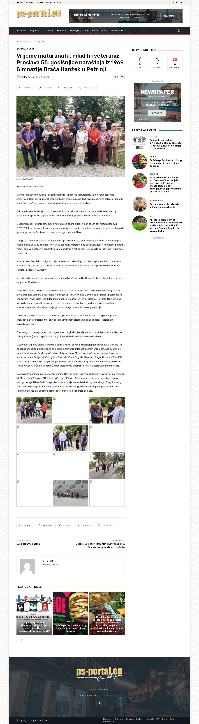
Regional (106, 613)
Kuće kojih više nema (28, 543)
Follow (157, 57)
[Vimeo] (177, 2)
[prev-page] (18, 640)
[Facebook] (166, 2)
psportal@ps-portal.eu (108, 695)
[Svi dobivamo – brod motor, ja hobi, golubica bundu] (139, 204)
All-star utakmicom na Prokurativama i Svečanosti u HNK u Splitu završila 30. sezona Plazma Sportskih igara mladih (166, 225)
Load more (156, 238)
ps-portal (29, 77)
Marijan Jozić (156, 201)
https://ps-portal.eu (50, 565)
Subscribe (175, 57)
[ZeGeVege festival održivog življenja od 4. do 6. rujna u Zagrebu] (70, 613)
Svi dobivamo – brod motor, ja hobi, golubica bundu (165, 205)
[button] (179, 30)
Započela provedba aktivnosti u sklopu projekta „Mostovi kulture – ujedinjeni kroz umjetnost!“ (34, 626)
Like (140, 57)
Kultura (34, 619)
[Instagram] (169, 2)
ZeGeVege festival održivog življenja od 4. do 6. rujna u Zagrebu (70, 628)
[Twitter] (173, 2)
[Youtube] (181, 2)
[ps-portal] (18, 77)
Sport (152, 216)
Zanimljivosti (38, 41)
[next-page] (23, 640)
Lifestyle (27, 41)
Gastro (70, 621)
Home (19, 41)
